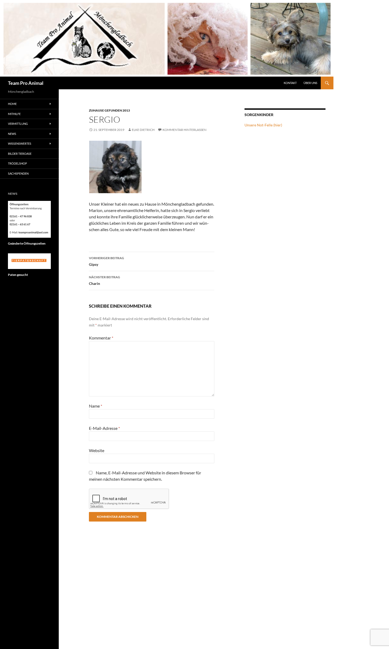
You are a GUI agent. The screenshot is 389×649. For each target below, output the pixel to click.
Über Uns (310, 83)
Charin (104, 280)
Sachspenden (18, 173)
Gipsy (106, 261)
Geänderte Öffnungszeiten (27, 243)
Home (12, 103)
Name (95, 405)
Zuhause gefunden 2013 (109, 110)
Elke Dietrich (143, 130)
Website (96, 450)
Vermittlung (18, 123)
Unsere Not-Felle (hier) (263, 125)
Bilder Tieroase (19, 153)
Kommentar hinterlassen (184, 130)
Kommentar (101, 337)
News (12, 133)
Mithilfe (14, 114)
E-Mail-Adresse (104, 428)
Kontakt (290, 83)
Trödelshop (17, 163)
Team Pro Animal (25, 83)
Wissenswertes (19, 143)
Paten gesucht (18, 275)
